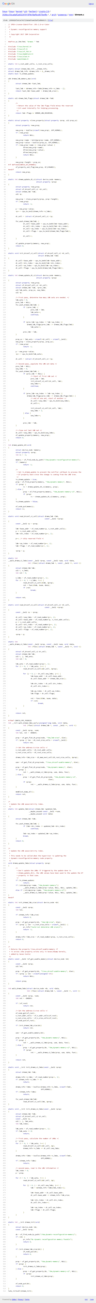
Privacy (20, 1299)
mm (71, 14)
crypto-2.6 (44, 11)
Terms (27, 1299)
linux (4, 11)
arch (54, 14)
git (25, 11)
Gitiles (14, 1299)
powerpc (62, 14)
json (92, 1299)
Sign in (91, 4)
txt (86, 1299)
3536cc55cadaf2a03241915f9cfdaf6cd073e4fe (24, 14)
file (50, 20)
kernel (19, 11)
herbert (33, 11)
